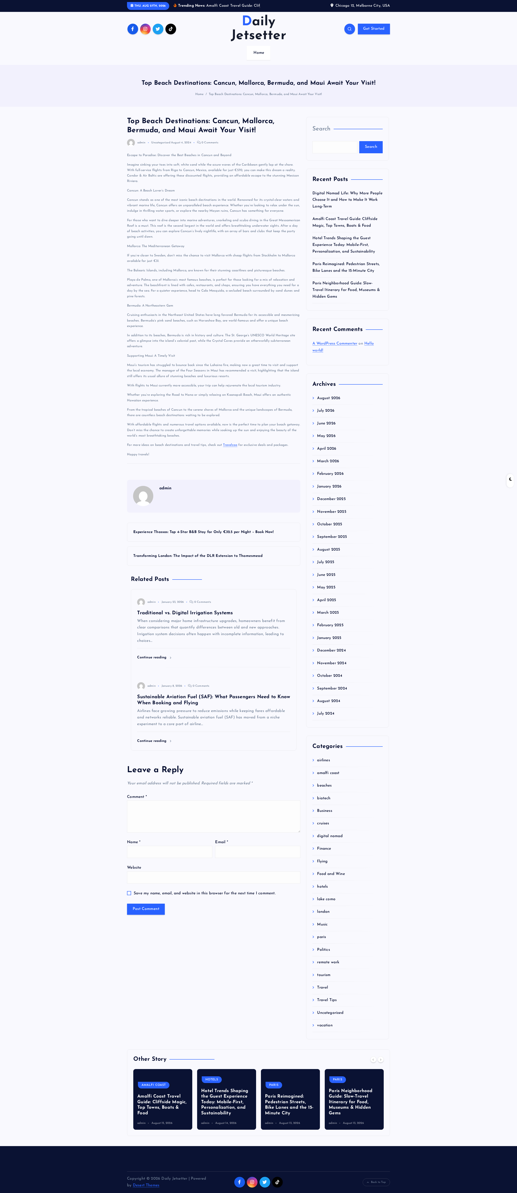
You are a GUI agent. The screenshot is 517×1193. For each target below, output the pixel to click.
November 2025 (331, 518)
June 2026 (326, 430)
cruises (323, 830)
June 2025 (326, 581)
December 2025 (331, 505)
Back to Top (378, 1188)
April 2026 (326, 455)
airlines (323, 767)
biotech (323, 804)
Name (133, 848)
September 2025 (332, 543)
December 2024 (331, 657)
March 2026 (328, 468)
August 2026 (328, 404)
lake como (326, 905)
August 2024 (328, 707)
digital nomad (330, 842)
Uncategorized (160, 148)
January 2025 (329, 644)
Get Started (374, 35)
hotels (322, 893)
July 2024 (325, 720)
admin (141, 148)
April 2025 (326, 606)
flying (322, 867)
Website (134, 874)
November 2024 (331, 669)
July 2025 (325, 568)
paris (321, 943)
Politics (323, 956)
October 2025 (329, 531)
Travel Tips (327, 1006)
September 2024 (332, 695)
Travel (322, 994)
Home (258, 59)
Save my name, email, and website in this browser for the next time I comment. (204, 899)
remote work (328, 969)
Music (322, 931)
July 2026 (325, 417)
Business (324, 817)
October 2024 (329, 682)
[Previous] (373, 1066)
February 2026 (330, 480)
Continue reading (152, 663)
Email (221, 848)
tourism (323, 981)
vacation (325, 1032)
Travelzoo (230, 451)
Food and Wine (331, 880)
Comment (137, 803)
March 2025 (328, 619)
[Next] (381, 1066)
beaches (324, 792)
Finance (324, 855)
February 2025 (330, 632)
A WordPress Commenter (334, 350)
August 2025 (328, 556)
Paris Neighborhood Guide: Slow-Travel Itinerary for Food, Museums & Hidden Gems (346, 296)
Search (321, 135)
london (323, 918)
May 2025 (326, 594)
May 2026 (326, 442)
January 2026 (329, 493)
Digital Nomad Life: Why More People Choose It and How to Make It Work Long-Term (347, 206)
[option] (162, 1105)
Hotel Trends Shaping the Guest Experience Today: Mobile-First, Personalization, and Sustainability (343, 251)
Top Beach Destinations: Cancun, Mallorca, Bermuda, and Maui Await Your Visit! (265, 100)
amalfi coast (328, 779)
